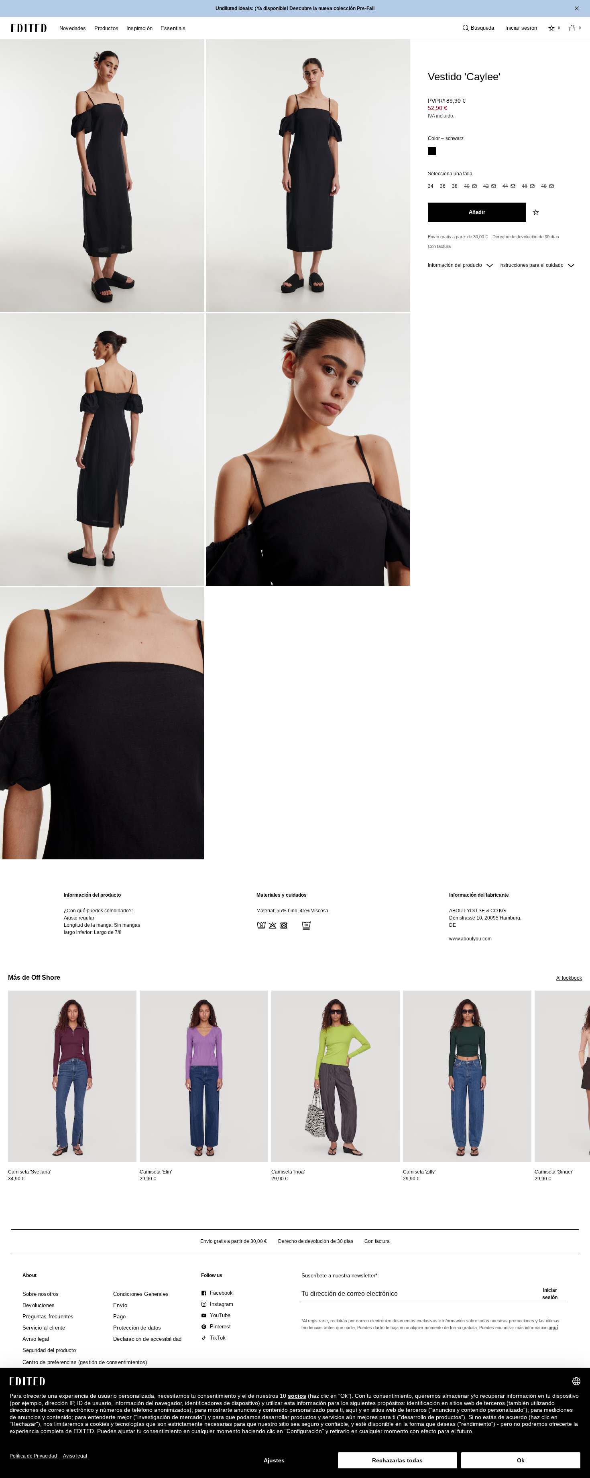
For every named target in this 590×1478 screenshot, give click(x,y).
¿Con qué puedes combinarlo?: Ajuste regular (98, 914)
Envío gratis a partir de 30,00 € (458, 236)
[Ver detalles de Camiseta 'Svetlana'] (72, 1076)
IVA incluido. (441, 116)
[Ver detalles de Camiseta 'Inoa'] (335, 1076)
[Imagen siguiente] (587, 1027)
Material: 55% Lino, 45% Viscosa (292, 911)
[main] (295, 916)
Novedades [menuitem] (72, 28)
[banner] (295, 8)
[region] (102, 916)
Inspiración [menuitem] (139, 28)
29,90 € (148, 1178)
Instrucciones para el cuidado (532, 265)
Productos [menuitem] (106, 28)
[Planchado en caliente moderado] (294, 925)
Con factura (439, 246)
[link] (29, 1277)
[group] (434, 1297)
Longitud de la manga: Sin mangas (102, 925)
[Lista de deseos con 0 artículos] (551, 28)
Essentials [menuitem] (173, 28)
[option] (432, 152)
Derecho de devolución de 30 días (525, 236)
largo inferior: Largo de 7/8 (93, 932)
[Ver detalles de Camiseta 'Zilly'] (467, 1076)
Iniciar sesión (521, 27)
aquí (553, 1327)
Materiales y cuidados (281, 895)
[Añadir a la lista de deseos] (537, 212)
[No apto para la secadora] (283, 925)
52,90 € (437, 108)
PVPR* (447, 101)
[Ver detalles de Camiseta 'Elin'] (204, 1076)
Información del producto (455, 265)
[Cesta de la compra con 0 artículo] (572, 28)
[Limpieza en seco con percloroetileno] (305, 925)
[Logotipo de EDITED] (29, 28)
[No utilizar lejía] (272, 925)
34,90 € (16, 1178)
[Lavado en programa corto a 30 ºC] (260, 925)
